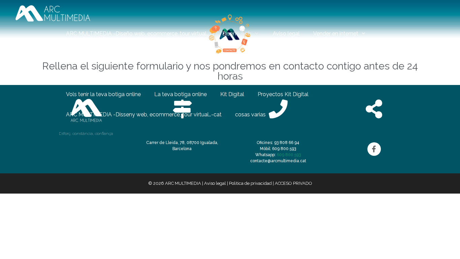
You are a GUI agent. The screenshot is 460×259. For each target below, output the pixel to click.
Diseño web (237, 33)
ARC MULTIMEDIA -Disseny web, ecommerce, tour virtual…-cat (144, 114)
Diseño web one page (329, 74)
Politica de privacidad (261, 74)
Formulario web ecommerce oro (204, 54)
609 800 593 (289, 154)
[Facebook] (374, 149)
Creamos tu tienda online (400, 74)
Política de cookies (89, 74)
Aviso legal (286, 33)
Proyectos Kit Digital (283, 94)
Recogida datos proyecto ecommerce (174, 74)
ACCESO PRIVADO (293, 183)
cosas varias (250, 114)
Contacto (384, 54)
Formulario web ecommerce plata (108, 54)
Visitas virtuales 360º (284, 54)
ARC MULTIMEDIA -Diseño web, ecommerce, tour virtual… (137, 33)
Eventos (419, 54)
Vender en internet (335, 33)
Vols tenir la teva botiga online (103, 94)
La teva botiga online (180, 94)
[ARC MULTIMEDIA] (52, 13)
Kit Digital (232, 94)
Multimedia (337, 54)
